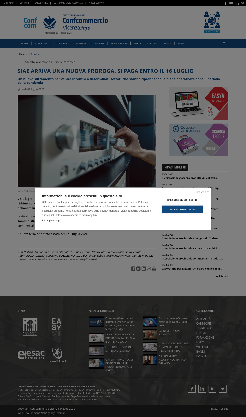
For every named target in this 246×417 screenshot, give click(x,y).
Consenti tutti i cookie (182, 209)
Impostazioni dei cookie (182, 200)
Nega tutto (202, 192)
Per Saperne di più (51, 220)
